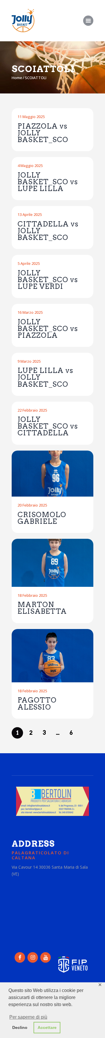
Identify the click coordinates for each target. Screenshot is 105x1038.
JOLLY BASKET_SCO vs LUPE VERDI (48, 280)
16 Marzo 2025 (30, 312)
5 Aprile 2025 (29, 263)
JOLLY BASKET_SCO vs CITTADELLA (48, 426)
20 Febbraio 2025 (32, 505)
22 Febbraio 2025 (32, 410)
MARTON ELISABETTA (42, 608)
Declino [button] (19, 1027)
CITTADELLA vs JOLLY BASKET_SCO (48, 231)
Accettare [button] (47, 1027)
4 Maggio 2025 (30, 165)
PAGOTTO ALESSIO (37, 703)
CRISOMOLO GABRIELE (42, 518)
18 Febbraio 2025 (32, 595)
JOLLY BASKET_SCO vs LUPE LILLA (48, 182)
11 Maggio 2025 (31, 116)
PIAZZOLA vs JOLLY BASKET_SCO (43, 133)
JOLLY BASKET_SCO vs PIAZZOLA (48, 328)
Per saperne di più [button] (28, 1017)
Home (17, 77)
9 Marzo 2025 (29, 361)
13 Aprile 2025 (30, 214)
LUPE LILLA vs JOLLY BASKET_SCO (45, 377)
